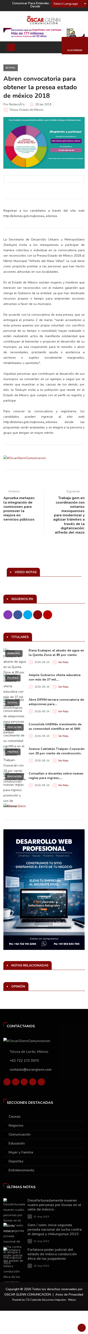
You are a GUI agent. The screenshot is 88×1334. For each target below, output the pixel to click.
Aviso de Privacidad (69, 1294)
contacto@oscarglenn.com (31, 1069)
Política (12, 678)
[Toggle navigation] (11, 47)
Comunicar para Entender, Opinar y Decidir (37, 5)
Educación (14, 727)
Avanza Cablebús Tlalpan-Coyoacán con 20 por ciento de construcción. (57, 751)
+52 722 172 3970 (24, 1060)
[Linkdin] (24, 1083)
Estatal (11, 67)
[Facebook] (7, 1083)
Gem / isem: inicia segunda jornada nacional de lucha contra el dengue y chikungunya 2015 (55, 1229)
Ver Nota (63, 662)
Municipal (13, 653)
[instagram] (41, 1083)
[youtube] (32, 1083)
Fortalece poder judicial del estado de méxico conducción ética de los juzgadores (52, 1254)
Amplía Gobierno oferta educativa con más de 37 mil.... (55, 677)
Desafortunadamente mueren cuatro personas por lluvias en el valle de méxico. (54, 1205)
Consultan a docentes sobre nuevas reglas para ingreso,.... (56, 775)
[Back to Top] (82, 1328)
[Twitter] (15, 1083)
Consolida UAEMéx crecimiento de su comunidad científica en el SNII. (55, 726)
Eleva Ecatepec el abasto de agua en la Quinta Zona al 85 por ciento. (56, 652)
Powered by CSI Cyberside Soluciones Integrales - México (44, 1300)
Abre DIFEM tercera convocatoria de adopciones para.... (56, 702)
